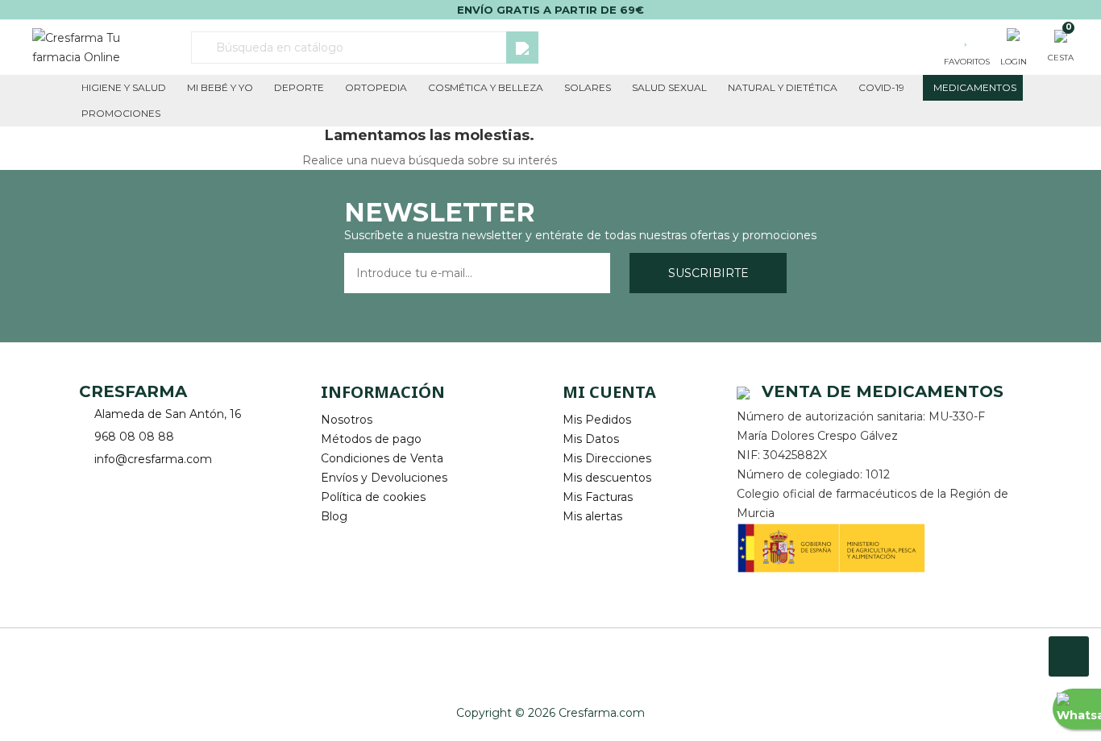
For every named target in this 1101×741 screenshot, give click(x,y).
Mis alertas (592, 516)
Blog (334, 516)
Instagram (137, 484)
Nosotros (346, 419)
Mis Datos (591, 439)
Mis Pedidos (597, 419)
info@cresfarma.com (153, 459)
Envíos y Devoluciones (384, 477)
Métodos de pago (371, 439)
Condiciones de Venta (382, 458)
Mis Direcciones (607, 458)
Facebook (93, 484)
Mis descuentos (607, 477)
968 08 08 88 (134, 436)
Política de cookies (373, 497)
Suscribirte (708, 273)
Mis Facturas (598, 497)
